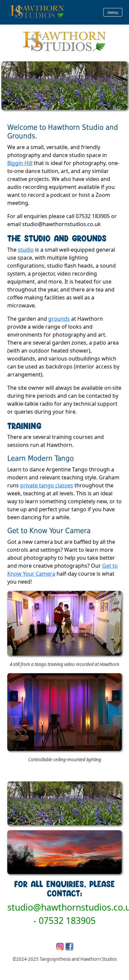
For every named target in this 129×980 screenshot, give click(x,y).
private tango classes (46, 485)
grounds (59, 318)
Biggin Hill (19, 163)
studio (26, 249)
